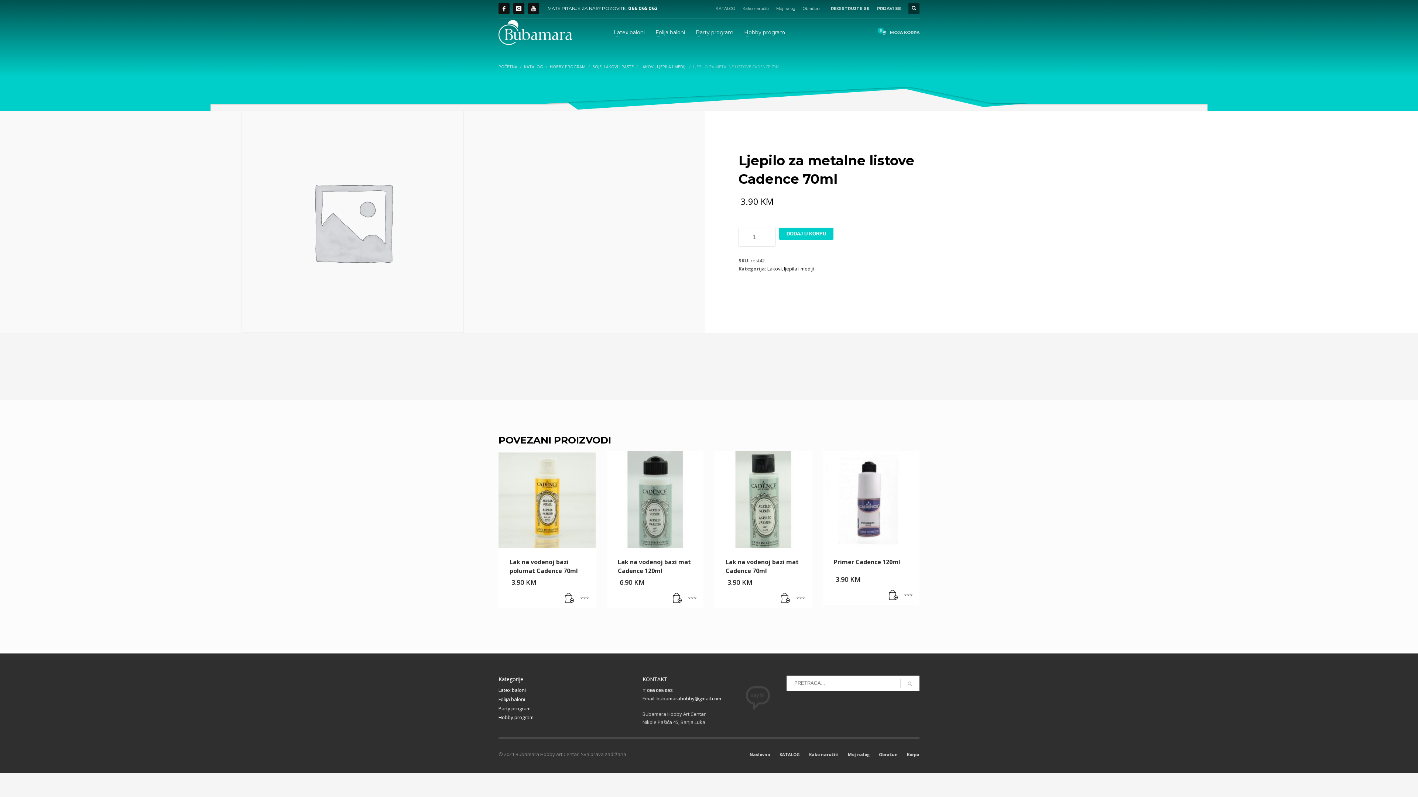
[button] (569, 598)
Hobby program (516, 717)
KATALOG (725, 8)
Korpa (913, 754)
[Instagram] (518, 8)
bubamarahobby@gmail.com (689, 698)
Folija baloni (512, 699)
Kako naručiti (756, 8)
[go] (909, 683)
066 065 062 (643, 8)
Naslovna (760, 754)
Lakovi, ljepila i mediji (790, 268)
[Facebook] (504, 8)
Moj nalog (785, 8)
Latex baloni (512, 690)
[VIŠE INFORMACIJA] (584, 598)
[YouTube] (533, 8)
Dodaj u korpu (806, 234)
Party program (515, 708)
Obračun (811, 8)
